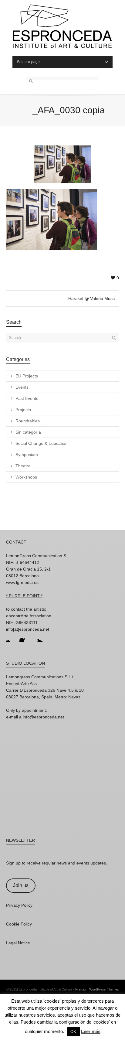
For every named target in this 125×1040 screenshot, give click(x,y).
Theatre (23, 465)
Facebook (24, 637)
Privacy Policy (19, 905)
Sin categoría (28, 432)
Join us (21, 885)
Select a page (28, 62)
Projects (23, 409)
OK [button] (73, 1031)
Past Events (26, 398)
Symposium (26, 454)
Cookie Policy (19, 924)
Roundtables (27, 420)
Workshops (26, 477)
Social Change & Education (41, 443)
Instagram (11, 637)
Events (22, 387)
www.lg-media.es (22, 582)
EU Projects (26, 375)
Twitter (37, 637)
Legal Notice (18, 942)
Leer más (90, 1031)
